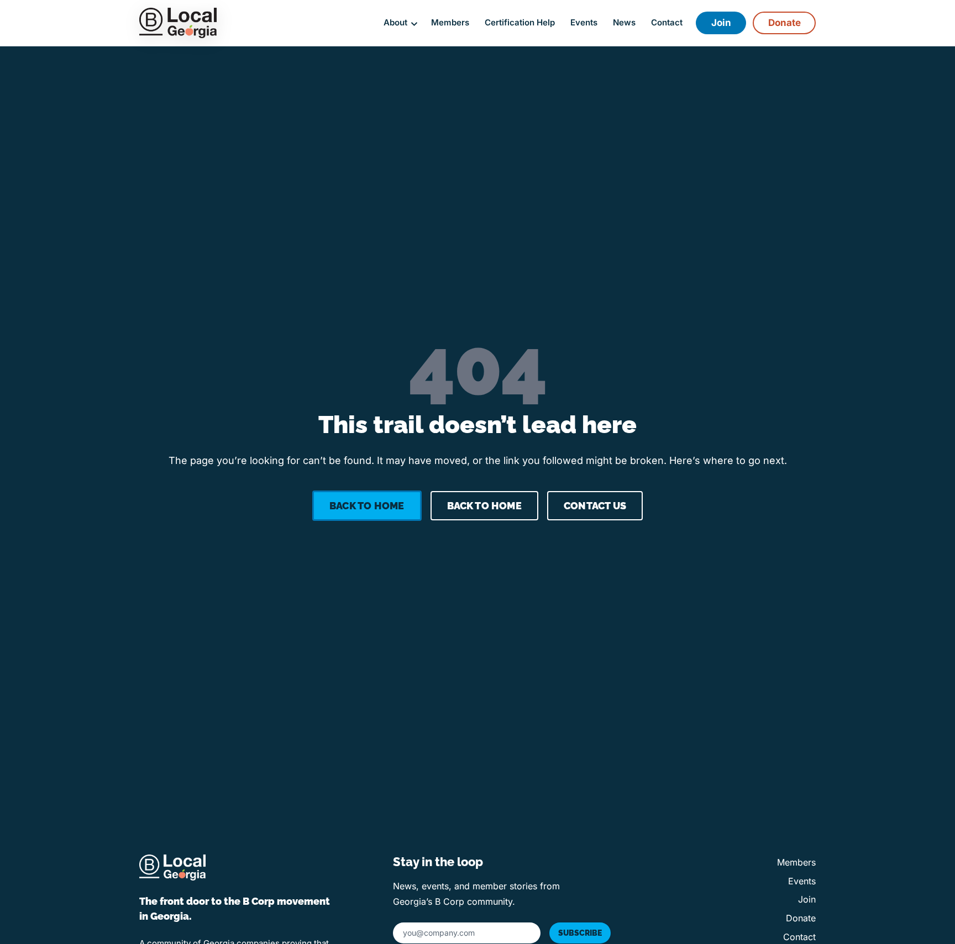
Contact (667, 23)
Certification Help (520, 23)
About (395, 23)
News (624, 23)
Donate (784, 22)
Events (583, 23)
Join (721, 22)
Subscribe (580, 933)
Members (450, 23)
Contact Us (595, 505)
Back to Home (366, 505)
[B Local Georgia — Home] (178, 23)
